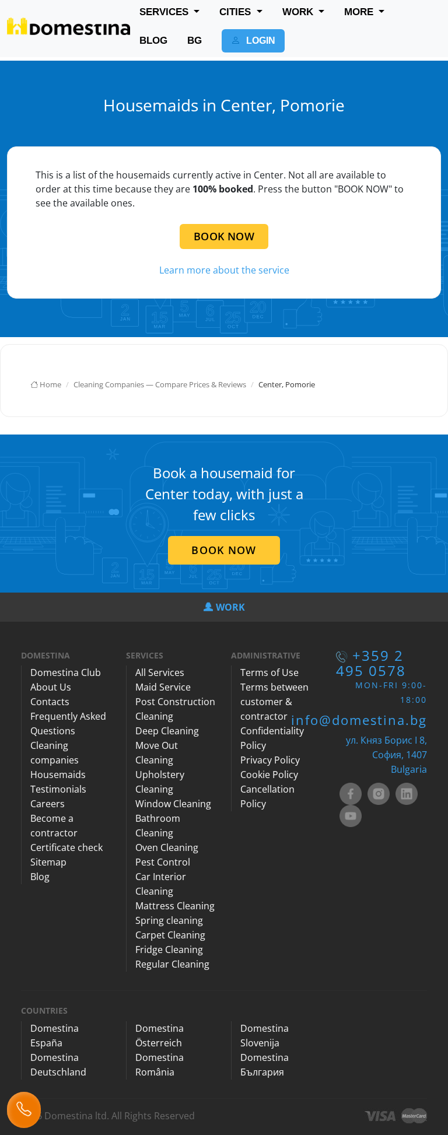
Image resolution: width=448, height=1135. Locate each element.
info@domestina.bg (359, 719)
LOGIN (259, 40)
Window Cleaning (173, 803)
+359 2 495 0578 (371, 663)
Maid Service (163, 687)
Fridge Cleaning (169, 949)
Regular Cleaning (172, 964)
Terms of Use (269, 672)
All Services (159, 672)
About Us (50, 687)
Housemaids (58, 774)
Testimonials (58, 789)
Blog (40, 876)
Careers (47, 803)
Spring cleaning (169, 920)
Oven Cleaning (166, 847)
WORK (299, 11)
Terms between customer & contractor (274, 702)
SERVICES (165, 11)
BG (194, 40)
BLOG (153, 40)
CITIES (236, 11)
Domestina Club (65, 672)
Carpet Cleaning (170, 935)
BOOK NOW (224, 236)
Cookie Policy (269, 774)
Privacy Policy (270, 760)
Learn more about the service (224, 270)
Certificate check (66, 847)
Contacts (49, 701)
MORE (360, 11)
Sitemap (48, 862)
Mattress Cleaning (175, 905)
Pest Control (162, 862)
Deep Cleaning (167, 730)
